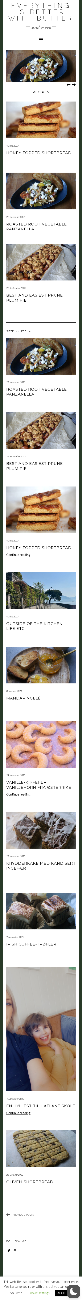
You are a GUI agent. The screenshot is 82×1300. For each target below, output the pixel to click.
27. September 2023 (15, 288)
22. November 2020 (15, 856)
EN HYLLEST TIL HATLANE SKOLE (40, 1106)
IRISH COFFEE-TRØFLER (31, 944)
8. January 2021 (14, 691)
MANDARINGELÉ (23, 698)
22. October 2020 (14, 1174)
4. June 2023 (12, 145)
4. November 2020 (15, 1098)
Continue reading (18, 555)
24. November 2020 (15, 775)
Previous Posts (23, 1214)
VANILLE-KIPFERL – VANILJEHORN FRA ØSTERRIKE (38, 785)
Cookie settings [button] (39, 1293)
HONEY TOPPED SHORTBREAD (38, 153)
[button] (73, 1291)
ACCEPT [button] (62, 1293)
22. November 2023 (15, 217)
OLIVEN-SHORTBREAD (29, 1182)
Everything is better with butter (41, 12)
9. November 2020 (15, 937)
